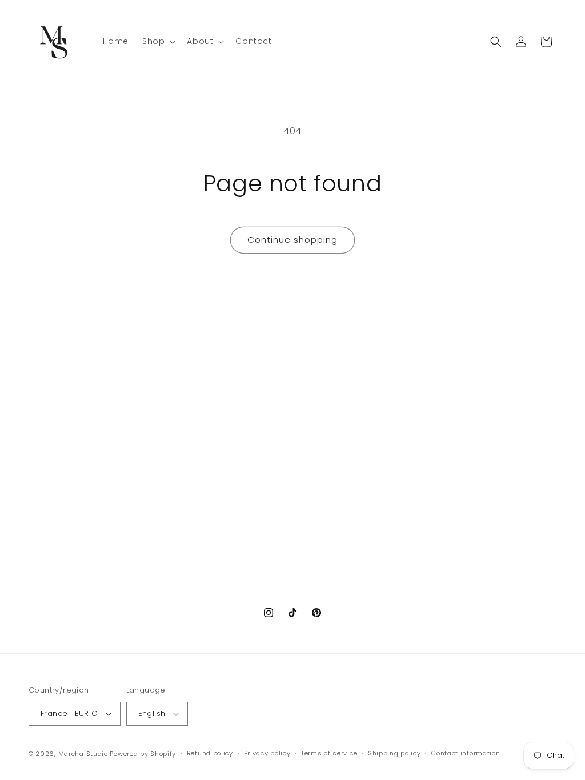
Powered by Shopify (143, 753)
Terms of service (329, 753)
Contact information (465, 753)
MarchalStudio (83, 753)
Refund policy (210, 753)
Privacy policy (267, 753)
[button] (157, 41)
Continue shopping (292, 240)
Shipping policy (394, 753)
